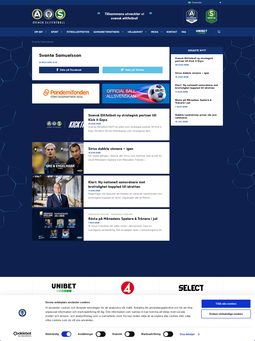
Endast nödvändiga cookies (226, 313)
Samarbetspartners (106, 32)
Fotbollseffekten (78, 32)
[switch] (101, 334)
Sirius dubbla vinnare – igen (192, 73)
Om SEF (38, 32)
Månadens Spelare (98, 214)
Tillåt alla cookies (226, 303)
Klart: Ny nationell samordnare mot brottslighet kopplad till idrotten (196, 86)
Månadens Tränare (122, 214)
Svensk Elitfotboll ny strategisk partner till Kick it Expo (194, 60)
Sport (54, 32)
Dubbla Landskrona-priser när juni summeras (196, 116)
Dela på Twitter (134, 69)
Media (154, 32)
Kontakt (172, 32)
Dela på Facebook (71, 69)
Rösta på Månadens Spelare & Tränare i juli (193, 101)
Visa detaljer (187, 334)
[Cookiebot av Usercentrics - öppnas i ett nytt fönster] (22, 334)
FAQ (184, 32)
